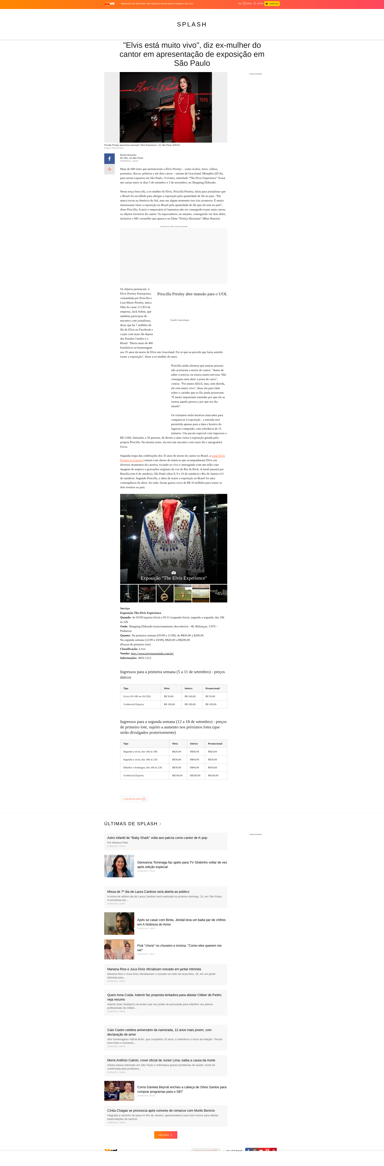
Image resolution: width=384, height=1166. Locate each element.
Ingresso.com (128, 4)
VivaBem (214, 12)
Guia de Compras (276, 12)
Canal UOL (236, 12)
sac (240, 4)
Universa (204, 12)
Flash (119, 12)
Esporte (186, 12)
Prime (256, 12)
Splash (195, 12)
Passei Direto (167, 4)
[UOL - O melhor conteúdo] (109, 4)
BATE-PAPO (141, 4)
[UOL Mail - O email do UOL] (247, 4)
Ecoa (227, 12)
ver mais (163, 1135)
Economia (168, 12)
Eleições (128, 12)
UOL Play (188, 4)
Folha (177, 12)
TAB (251, 12)
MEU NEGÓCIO (153, 4)
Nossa (245, 12)
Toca (263, 12)
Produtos (110, 12)
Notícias (139, 12)
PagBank (179, 4)
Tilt (222, 12)
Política (148, 12)
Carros (157, 12)
